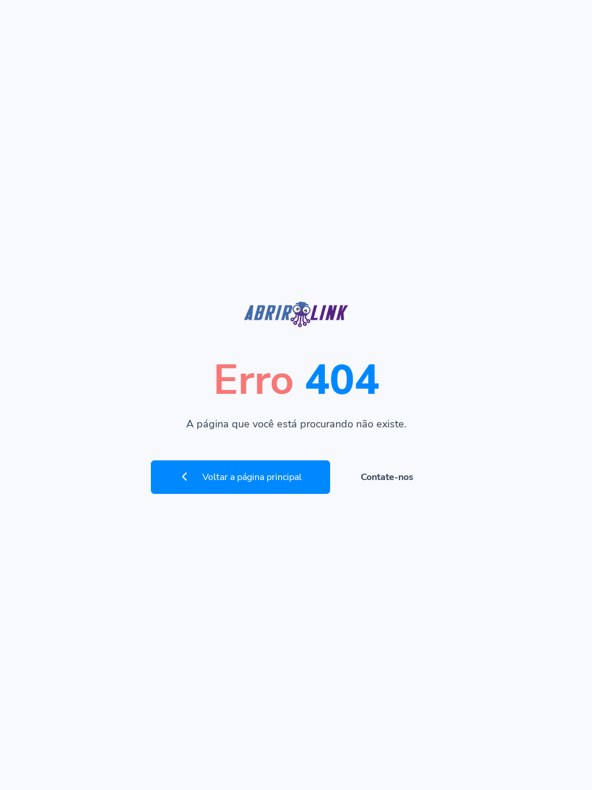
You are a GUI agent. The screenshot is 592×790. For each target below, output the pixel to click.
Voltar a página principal (251, 477)
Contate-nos (387, 477)
